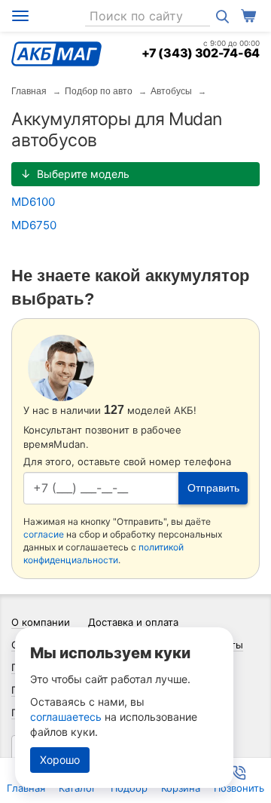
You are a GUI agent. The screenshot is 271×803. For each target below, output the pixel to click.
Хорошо (60, 759)
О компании (40, 622)
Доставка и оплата (133, 622)
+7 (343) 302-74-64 (201, 52)
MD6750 (33, 225)
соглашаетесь (66, 716)
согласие (43, 534)
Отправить (213, 488)
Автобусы (171, 91)
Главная (29, 91)
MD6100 (33, 202)
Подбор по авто (98, 91)
